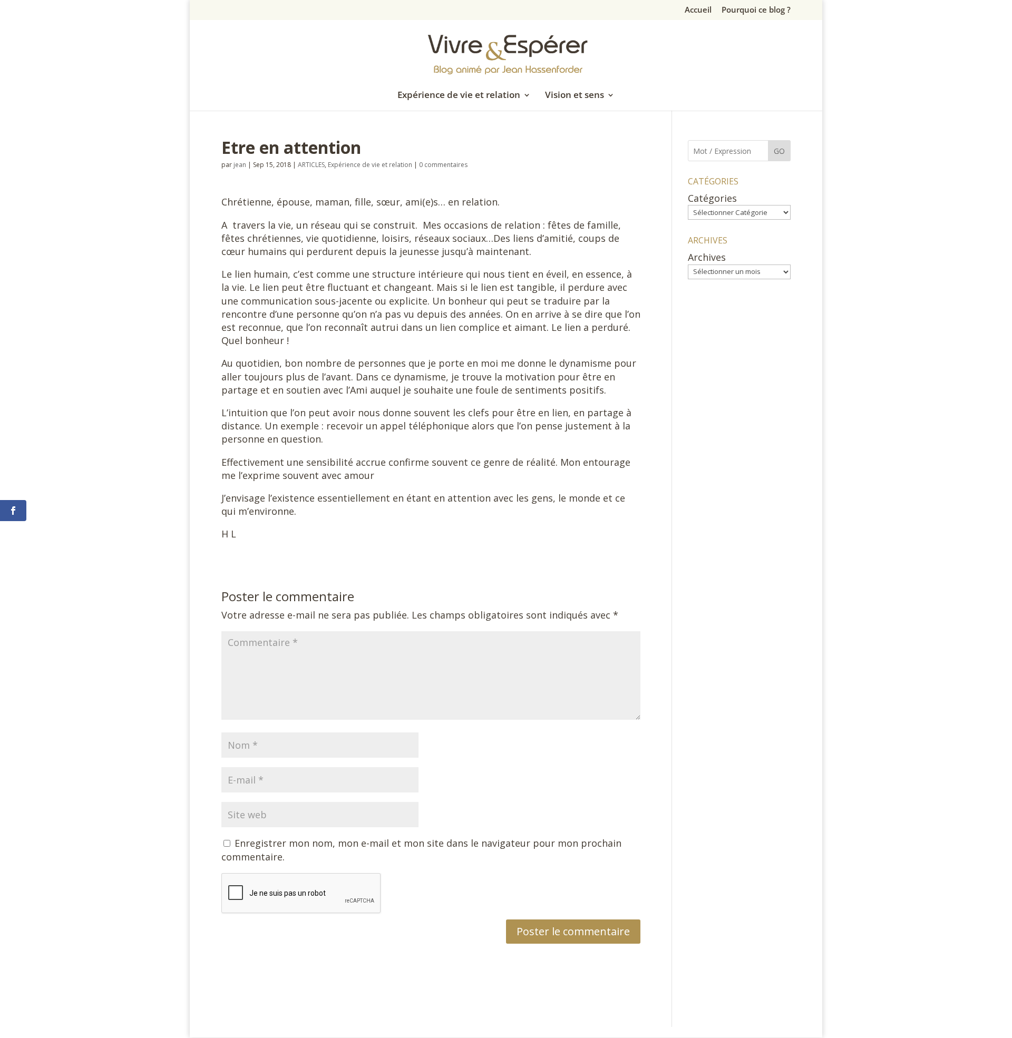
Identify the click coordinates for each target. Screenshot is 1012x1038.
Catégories (712, 198)
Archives (707, 257)
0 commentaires (443, 164)
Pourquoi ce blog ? (756, 10)
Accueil (698, 10)
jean (239, 164)
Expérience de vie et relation (458, 96)
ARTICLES (311, 164)
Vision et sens (574, 96)
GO (779, 151)
